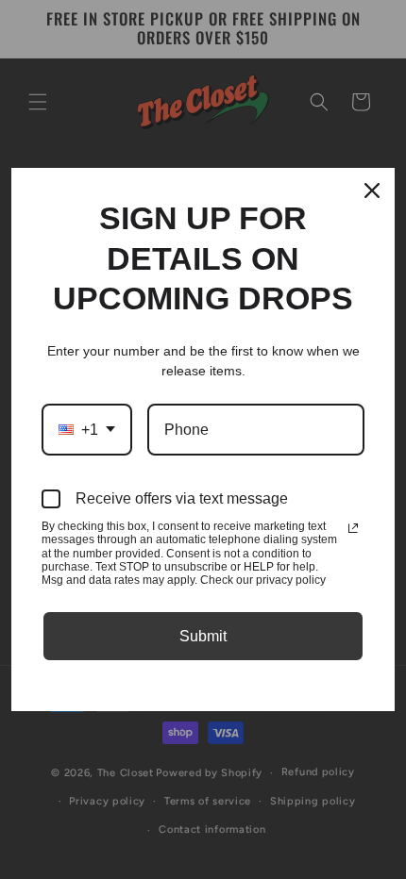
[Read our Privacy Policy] (353, 528)
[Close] (372, 190)
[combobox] (87, 430)
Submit (203, 636)
